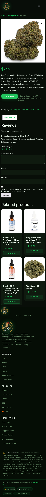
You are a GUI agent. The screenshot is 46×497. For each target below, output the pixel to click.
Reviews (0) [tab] (9, 117)
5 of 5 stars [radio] (11, 149)
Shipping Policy (8, 431)
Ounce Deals (7, 380)
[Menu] (39, 6)
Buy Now (10, 96)
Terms (5, 485)
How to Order (7, 426)
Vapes (4, 399)
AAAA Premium (7, 375)
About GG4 (6, 422)
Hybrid (4, 371)
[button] (41, 23)
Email (4, 177)
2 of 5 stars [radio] (4, 149)
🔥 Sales (5, 411)
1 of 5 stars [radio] (2, 149)
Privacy (35, 483)
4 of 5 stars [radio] (9, 149)
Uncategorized (12, 16)
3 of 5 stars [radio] (7, 149)
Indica (4, 363)
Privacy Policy (7, 435)
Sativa (4, 367)
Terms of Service (8, 439)
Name (4, 168)
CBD (3, 403)
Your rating (6, 146)
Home (3, 16)
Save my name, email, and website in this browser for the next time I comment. (22, 190)
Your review (7, 154)
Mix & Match (6, 407)
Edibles (4, 390)
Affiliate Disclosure (9, 443)
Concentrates (7, 394)
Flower (4, 358)
